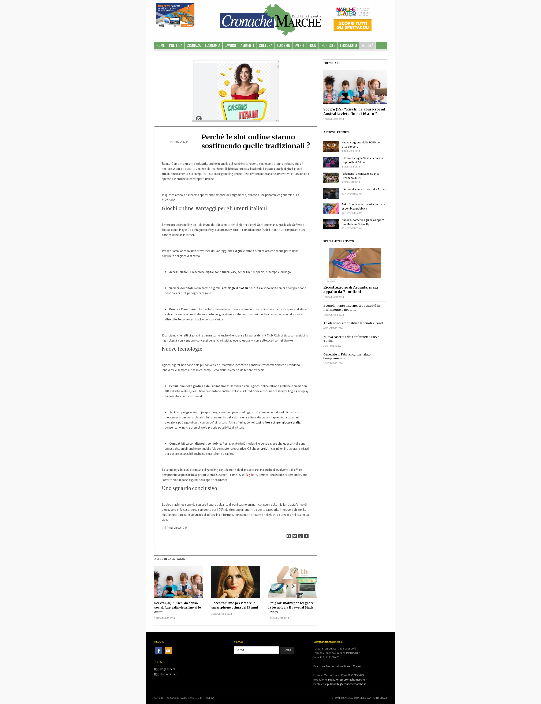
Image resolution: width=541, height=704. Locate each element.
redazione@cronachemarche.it (347, 679)
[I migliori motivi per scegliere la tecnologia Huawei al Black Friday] (292, 582)
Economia (212, 45)
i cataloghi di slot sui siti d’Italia (242, 288)
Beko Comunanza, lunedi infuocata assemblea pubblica (363, 206)
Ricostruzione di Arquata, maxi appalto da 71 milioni (350, 289)
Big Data (251, 475)
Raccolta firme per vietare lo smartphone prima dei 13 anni (234, 605)
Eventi (299, 45)
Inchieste (328, 45)
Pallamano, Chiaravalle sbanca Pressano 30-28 (360, 176)
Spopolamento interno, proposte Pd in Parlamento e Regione (351, 307)
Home (160, 45)
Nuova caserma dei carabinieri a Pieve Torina (351, 339)
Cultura (265, 45)
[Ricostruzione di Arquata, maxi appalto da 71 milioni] (355, 265)
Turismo (283, 45)
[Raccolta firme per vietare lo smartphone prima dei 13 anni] (235, 582)
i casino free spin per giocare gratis (277, 422)
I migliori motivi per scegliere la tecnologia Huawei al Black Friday (291, 607)
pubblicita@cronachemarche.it (346, 684)
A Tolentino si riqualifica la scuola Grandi (353, 323)
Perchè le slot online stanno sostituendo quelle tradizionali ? (256, 141)
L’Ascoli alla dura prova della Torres (364, 189)
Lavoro (230, 45)
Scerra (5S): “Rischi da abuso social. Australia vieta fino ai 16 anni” (177, 607)
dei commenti (165, 674)
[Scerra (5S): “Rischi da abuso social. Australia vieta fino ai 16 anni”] (178, 582)
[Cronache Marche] (270, 19)
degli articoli (165, 669)
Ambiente (247, 45)
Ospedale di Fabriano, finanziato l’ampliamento (347, 356)
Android (262, 449)
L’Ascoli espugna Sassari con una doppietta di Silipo (362, 160)
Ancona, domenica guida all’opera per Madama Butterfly (363, 222)
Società (367, 45)
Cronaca (194, 45)
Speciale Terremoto (338, 241)
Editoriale (331, 63)
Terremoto (348, 45)
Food (312, 45)
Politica (175, 45)
